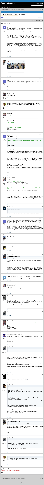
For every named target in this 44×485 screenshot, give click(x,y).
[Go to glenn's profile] (4, 335)
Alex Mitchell (4, 374)
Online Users (10, 7)
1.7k (4, 107)
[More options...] (42, 25)
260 (4, 64)
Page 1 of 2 (8, 23)
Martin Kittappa (3, 295)
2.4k (4, 97)
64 (4, 280)
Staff (7, 7)
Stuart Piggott (4, 274)
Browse (2, 5)
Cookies (22, 482)
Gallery (4, 7)
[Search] (42, 5)
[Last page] (5, 23)
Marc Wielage (4, 254)
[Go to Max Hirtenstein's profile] (4, 237)
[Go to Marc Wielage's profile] (4, 257)
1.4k (4, 338)
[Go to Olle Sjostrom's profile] (4, 94)
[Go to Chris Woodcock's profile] (4, 208)
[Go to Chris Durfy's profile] (4, 61)
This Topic (40, 5)
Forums (2, 7)
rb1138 (4, 384)
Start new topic (33, 20)
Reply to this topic (39, 20)
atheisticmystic (4, 244)
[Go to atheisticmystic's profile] (4, 247)
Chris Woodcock (4, 206)
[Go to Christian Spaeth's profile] (4, 104)
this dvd (40, 378)
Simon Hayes (4, 311)
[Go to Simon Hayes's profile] (4, 313)
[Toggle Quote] (8, 138)
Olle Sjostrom (4, 92)
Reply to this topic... (7, 472)
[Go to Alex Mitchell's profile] (4, 377)
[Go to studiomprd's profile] (4, 114)
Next (4, 23)
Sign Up (42, 3)
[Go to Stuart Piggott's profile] (4, 277)
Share (36, 17)
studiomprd (4, 111)
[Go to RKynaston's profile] (2, 17)
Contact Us (5, 5)
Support (12, 5)
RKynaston (5, 17)
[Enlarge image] (27, 379)
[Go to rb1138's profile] (4, 386)
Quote (10, 56)
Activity (9, 5)
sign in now (18, 469)
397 (4, 389)
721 (4, 240)
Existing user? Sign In (36, 3)
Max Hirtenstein (3, 234)
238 (4, 351)
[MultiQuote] (7, 56)
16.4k (4, 117)
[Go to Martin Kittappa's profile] (4, 298)
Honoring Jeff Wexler (22, 11)
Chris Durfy (4, 58)
